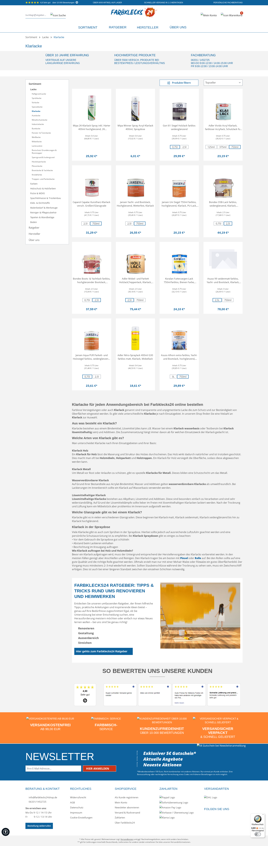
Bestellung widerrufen (39, 825)
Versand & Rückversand (127, 812)
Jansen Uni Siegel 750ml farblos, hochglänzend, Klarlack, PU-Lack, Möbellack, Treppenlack (179, 203)
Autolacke (36, 115)
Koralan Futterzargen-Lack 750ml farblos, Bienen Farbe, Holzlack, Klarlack (179, 280)
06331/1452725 (37, 801)
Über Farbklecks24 (125, 822)
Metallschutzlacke (39, 120)
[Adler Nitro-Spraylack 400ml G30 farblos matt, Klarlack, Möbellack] (135, 336)
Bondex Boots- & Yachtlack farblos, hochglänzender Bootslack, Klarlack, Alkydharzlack (91, 280)
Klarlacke (36, 111)
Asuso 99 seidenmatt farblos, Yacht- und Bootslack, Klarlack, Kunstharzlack (223, 280)
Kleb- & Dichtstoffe (40, 202)
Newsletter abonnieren (127, 807)
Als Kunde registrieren (126, 797)
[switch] (258, 834)
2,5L (218, 300)
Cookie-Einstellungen (81, 817)
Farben (34, 183)
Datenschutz (76, 807)
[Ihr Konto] (209, 15)
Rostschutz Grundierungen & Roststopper (44, 151)
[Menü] (263, 815)
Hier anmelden (98, 768)
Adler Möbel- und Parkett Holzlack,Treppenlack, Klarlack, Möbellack (135, 280)
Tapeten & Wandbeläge (42, 217)
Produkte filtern (181, 82)
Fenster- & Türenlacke (41, 133)
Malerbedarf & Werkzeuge (44, 207)
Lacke (33, 89)
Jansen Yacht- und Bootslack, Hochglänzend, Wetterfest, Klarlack (135, 203)
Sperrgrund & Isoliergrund (43, 157)
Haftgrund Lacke (39, 94)
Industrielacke (38, 124)
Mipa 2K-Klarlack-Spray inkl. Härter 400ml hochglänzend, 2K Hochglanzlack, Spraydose (91, 127)
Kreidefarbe (37, 174)
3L (174, 377)
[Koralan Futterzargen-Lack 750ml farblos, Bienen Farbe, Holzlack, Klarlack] (179, 259)
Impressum (76, 812)
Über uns (34, 240)
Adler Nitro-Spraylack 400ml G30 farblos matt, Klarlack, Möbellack (135, 357)
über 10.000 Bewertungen (57, 3)
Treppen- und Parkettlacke (43, 179)
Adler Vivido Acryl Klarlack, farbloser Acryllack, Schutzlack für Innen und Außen (223, 127)
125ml (211, 147)
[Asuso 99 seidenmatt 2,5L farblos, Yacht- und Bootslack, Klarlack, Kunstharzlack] (223, 258)
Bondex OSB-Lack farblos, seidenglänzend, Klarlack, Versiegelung (223, 203)
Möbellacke (37, 141)
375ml (222, 147)
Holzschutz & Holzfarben (43, 188)
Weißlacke (36, 137)
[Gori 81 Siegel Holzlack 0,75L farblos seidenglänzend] (179, 106)
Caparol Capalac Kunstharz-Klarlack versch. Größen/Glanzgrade (91, 203)
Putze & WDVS (37, 193)
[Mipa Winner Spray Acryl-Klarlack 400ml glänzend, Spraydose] (135, 106)
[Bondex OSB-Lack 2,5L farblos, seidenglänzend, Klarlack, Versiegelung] (223, 183)
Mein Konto (121, 802)
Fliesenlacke (37, 166)
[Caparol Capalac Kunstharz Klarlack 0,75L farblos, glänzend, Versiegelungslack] (91, 183)
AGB (72, 802)
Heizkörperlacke (39, 161)
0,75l (175, 147)
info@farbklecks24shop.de (42, 797)
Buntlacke (36, 128)
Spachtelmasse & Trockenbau (45, 198)
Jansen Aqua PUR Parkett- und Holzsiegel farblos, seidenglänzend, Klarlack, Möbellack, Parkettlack (91, 357)
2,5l (184, 147)
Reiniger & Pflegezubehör (43, 212)
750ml (234, 147)
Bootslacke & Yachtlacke (42, 170)
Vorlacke (35, 102)
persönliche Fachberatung (228, 3)
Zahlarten (120, 817)
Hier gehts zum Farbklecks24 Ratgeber (101, 651)
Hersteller (34, 234)
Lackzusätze (37, 146)
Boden (33, 222)
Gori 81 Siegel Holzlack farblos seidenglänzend (179, 127)
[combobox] (37, 15)
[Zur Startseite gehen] (134, 14)
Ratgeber (34, 227)
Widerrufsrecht (78, 797)
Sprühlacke (36, 98)
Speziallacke (37, 107)
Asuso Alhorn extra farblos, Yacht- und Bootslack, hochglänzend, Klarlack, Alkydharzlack (179, 357)
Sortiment (35, 84)
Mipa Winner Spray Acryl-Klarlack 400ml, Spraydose (135, 127)
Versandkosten (127, 839)
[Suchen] (57, 15)
